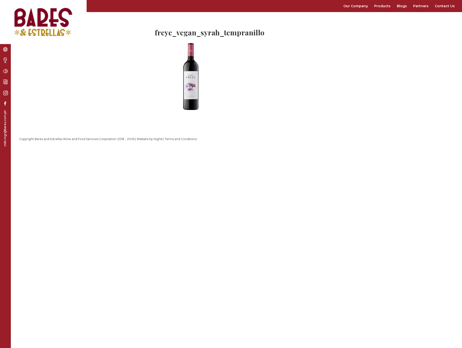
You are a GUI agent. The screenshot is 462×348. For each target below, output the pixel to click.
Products (382, 6)
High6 (158, 139)
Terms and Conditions (180, 139)
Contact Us (445, 6)
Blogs (402, 6)
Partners (421, 6)
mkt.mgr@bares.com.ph (5, 128)
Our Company (355, 6)
